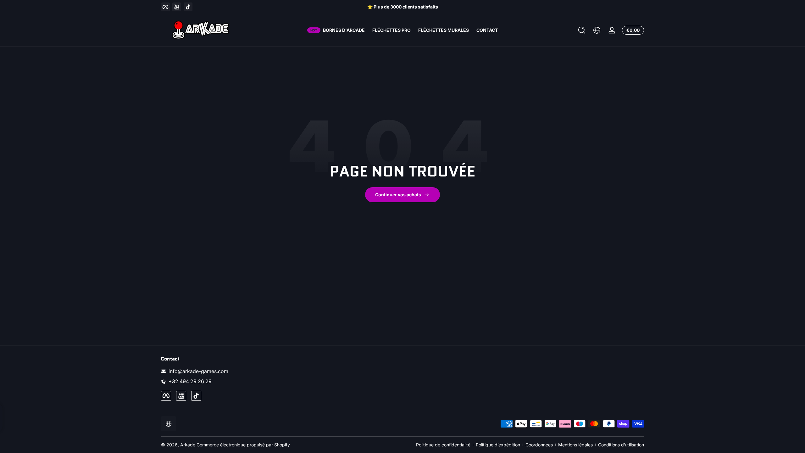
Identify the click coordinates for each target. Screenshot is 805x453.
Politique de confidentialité (443, 444)
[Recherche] (582, 30)
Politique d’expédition (498, 444)
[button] (581, 30)
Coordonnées (539, 444)
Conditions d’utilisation (621, 444)
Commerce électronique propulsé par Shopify (243, 444)
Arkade (187, 444)
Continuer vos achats (398, 194)
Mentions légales (575, 444)
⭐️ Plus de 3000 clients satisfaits (402, 6)
